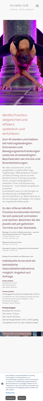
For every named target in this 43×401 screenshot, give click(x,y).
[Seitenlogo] (21, 7)
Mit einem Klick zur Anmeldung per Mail (16, 334)
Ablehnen (22, 398)
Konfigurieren (10, 393)
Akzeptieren (11, 398)
